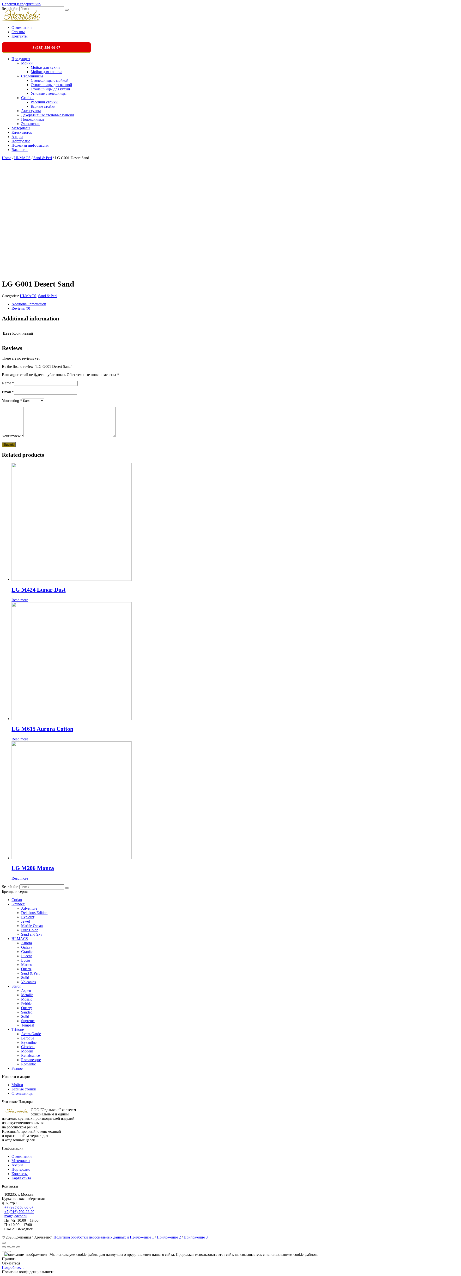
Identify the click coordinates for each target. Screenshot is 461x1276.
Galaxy (26, 947)
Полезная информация (30, 145)
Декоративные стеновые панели (47, 115)
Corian (17, 900)
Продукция (21, 59)
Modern (27, 1051)
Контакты (20, 36)
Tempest (27, 1025)
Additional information (29, 304)
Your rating (12, 401)
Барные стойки (43, 106)
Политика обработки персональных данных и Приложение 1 (104, 1237)
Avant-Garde (31, 1034)
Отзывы (18, 32)
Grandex (18, 904)
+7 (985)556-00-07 (18, 1207)
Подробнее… (13, 1267)
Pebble (26, 1003)
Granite (26, 952)
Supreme (28, 1021)
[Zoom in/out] (18, 1247)
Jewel (25, 921)
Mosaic (26, 999)
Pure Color (29, 930)
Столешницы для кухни (50, 89)
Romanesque (31, 1060)
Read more (20, 600)
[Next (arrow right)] (9, 1251)
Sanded (26, 1012)
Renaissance (30, 1055)
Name (8, 383)
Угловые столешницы (49, 93)
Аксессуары (31, 111)
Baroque (27, 1038)
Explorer (27, 917)
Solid (25, 978)
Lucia (25, 960)
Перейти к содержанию (21, 4)
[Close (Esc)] (4, 1247)
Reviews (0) (21, 308)
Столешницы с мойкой (49, 80)
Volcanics (28, 982)
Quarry (26, 1008)
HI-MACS (22, 158)
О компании (22, 27)
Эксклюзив (30, 124)
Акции (17, 137)
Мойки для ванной (46, 72)
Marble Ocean (32, 926)
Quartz (26, 969)
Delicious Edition (34, 913)
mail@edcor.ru (15, 1216)
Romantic (28, 1064)
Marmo (26, 965)
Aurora (26, 943)
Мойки (27, 63)
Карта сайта (21, 1178)
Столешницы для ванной (51, 85)
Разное (17, 1068)
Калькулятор (22, 132)
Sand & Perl (42, 158)
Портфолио (21, 141)
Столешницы (32, 76)
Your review (13, 436)
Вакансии (20, 150)
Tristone (18, 1029)
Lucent (26, 956)
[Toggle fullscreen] (13, 1247)
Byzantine (28, 1042)
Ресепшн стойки (44, 102)
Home (6, 158)
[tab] (235, 304)
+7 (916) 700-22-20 (19, 1212)
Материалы (21, 128)
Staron (16, 986)
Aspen (26, 990)
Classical (28, 1047)
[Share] (9, 1247)
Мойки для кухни (45, 67)
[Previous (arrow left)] (4, 1251)
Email (8, 392)
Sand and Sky (31, 934)
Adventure (29, 908)
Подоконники (32, 119)
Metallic (27, 995)
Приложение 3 (196, 1237)
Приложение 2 (169, 1237)
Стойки (27, 98)
